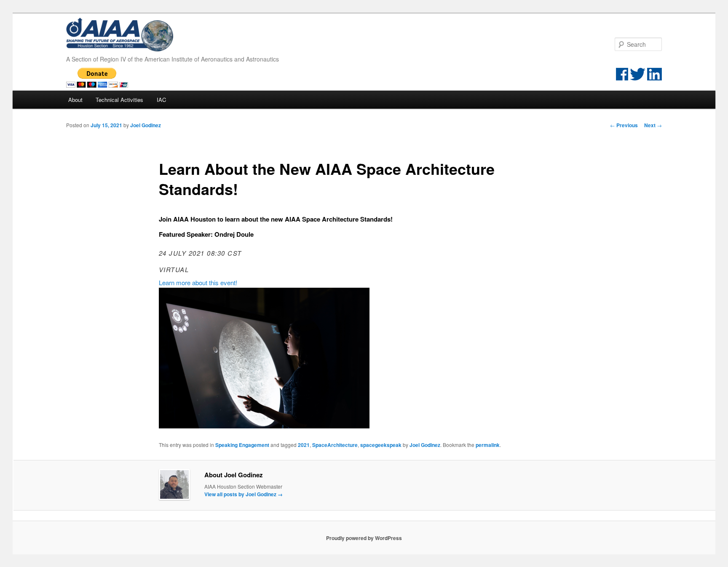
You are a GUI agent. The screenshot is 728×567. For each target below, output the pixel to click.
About (75, 100)
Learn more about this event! (198, 282)
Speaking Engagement (242, 445)
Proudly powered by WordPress (364, 538)
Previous (624, 125)
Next (653, 125)
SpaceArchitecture (335, 445)
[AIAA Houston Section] (121, 46)
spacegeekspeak (380, 445)
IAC (161, 100)
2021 (304, 445)
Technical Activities (119, 100)
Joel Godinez (145, 125)
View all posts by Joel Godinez (243, 494)
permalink (488, 445)
